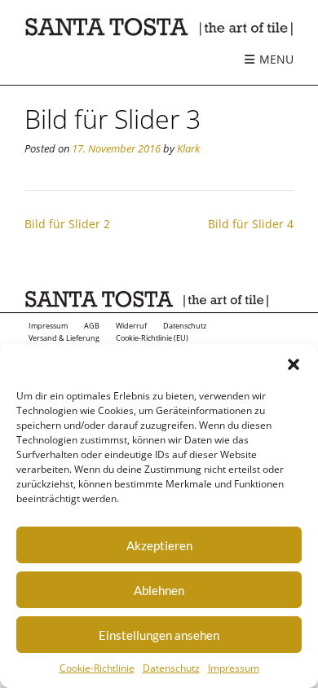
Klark (188, 149)
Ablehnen (159, 590)
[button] (293, 364)
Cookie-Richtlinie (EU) (152, 338)
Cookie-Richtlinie (97, 668)
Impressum (233, 668)
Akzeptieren (159, 545)
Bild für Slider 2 (67, 224)
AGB (91, 326)
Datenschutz (171, 668)
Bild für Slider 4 (251, 224)
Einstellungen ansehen (159, 635)
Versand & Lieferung (64, 338)
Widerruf (131, 326)
